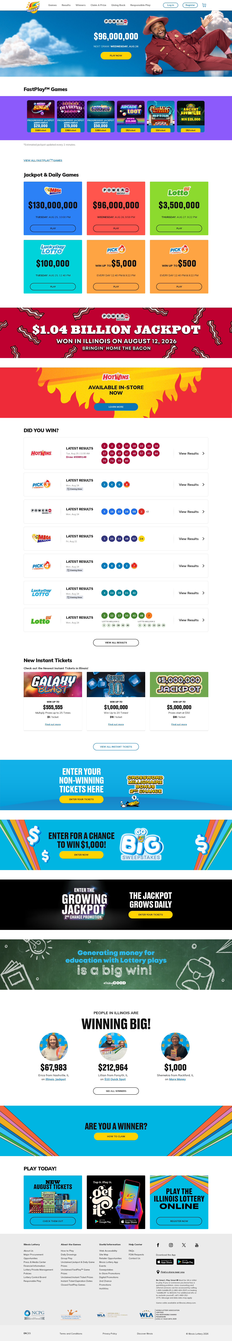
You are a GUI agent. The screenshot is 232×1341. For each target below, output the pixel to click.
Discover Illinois (145, 1333)
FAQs (131, 1250)
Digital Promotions (108, 1277)
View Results (189, 453)
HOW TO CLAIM (116, 1136)
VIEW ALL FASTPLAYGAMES (43, 160)
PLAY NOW (116, 55)
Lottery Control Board (35, 1277)
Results (66, 5)
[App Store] (129, 1221)
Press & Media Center (35, 1262)
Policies (27, 1273)
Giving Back (118, 5)
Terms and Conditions (71, 1333)
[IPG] (76, 1319)
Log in (170, 5)
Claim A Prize (98, 5)
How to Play (67, 1250)
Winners (81, 5)
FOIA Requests (136, 1254)
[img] (204, 5)
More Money (177, 1079)
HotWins (103, 1288)
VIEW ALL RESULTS (116, 642)
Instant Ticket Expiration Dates (76, 1281)
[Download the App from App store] (165, 1263)
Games (52, 5)
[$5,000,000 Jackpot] (179, 684)
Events (102, 1265)
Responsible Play (140, 5)
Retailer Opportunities (110, 1258)
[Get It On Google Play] (103, 1221)
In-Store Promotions (109, 1273)
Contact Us (134, 1258)
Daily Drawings (69, 1254)
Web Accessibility (108, 1250)
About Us (28, 1250)
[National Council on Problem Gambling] (39, 1319)
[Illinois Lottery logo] (33, 12)
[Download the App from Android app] (185, 1264)
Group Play (66, 1258)
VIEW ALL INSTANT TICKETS (116, 746)
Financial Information (34, 1265)
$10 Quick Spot (115, 1079)
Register (190, 5)
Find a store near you (172, 1272)
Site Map (103, 1254)
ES (29, 1333)
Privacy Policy (110, 1333)
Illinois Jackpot (56, 1079)
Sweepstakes (106, 1269)
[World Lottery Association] (117, 1319)
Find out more (53, 724)
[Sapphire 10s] (116, 684)
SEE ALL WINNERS (116, 1091)
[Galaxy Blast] (53, 684)
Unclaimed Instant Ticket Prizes (77, 1277)
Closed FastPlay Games (73, 1284)
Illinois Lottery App (108, 1262)
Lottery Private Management (38, 1269)
